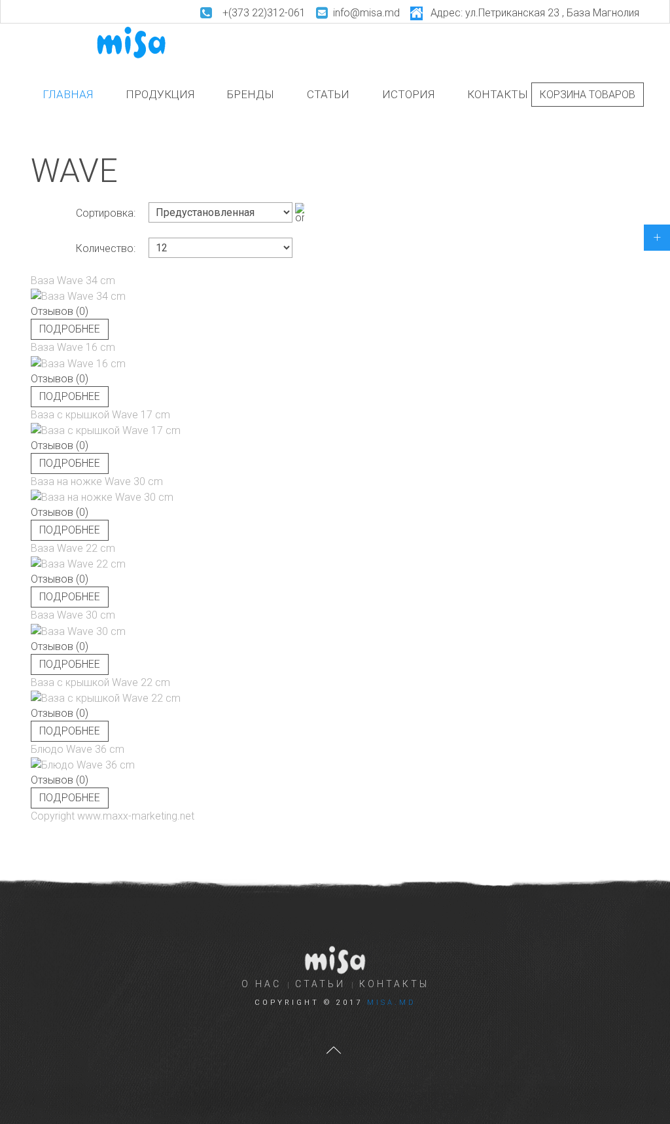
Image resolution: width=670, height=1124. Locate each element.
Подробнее (69, 329)
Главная (68, 94)
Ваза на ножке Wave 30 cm (97, 481)
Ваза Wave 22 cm (73, 548)
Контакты (497, 94)
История (408, 94)
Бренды (250, 94)
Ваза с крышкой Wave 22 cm (100, 682)
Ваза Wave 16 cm (73, 347)
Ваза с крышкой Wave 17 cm (100, 414)
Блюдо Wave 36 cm (77, 749)
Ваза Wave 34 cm (73, 280)
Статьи (328, 94)
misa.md (391, 1002)
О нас (261, 984)
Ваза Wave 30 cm (73, 615)
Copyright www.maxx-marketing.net (112, 816)
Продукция (160, 94)
